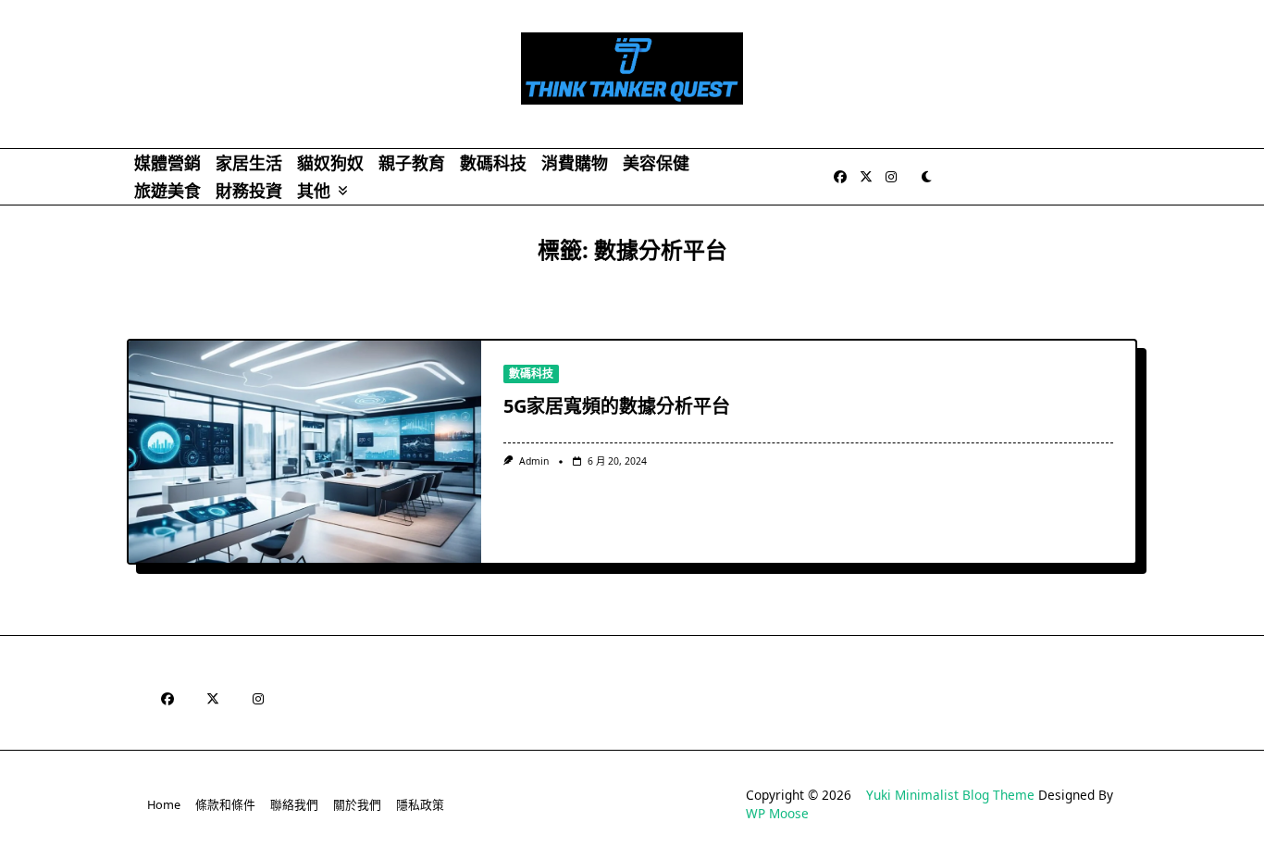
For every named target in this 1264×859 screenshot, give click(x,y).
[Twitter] (866, 177)
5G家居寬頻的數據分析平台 (616, 405)
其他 (313, 191)
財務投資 (249, 191)
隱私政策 (420, 804)
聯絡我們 (294, 804)
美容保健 (656, 163)
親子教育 (411, 163)
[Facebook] (840, 177)
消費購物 (574, 163)
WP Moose (777, 813)
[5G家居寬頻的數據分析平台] (305, 452)
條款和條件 (225, 804)
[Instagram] (891, 177)
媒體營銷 (167, 163)
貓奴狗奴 (330, 163)
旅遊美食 (167, 191)
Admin (534, 460)
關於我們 (357, 804)
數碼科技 (493, 163)
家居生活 (249, 163)
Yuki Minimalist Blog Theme (950, 794)
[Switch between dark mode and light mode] (927, 176)
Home (163, 804)
